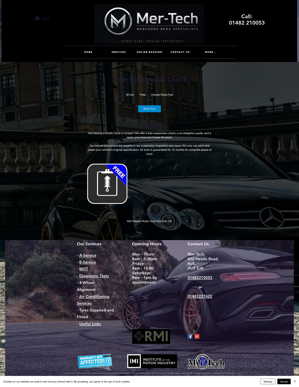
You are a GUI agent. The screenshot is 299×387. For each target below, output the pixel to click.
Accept (284, 381)
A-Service (87, 255)
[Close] (295, 381)
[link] (149, 108)
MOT (83, 269)
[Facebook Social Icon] (190, 336)
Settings (268, 381)
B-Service (87, 262)
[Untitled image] (107, 184)
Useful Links (90, 324)
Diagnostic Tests (94, 276)
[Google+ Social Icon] (197, 336)
